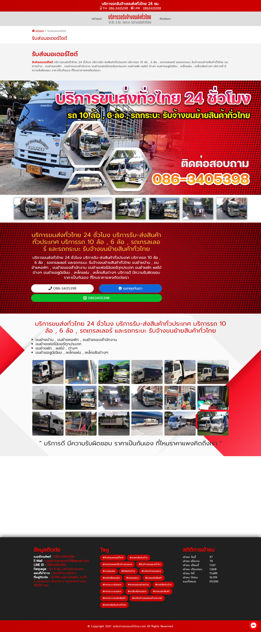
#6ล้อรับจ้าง (128, 571)
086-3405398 (118, 8)
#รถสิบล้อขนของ (137, 591)
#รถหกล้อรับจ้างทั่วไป (114, 605)
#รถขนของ (132, 578)
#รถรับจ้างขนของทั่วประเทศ (147, 598)
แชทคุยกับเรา (132, 288)
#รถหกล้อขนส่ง (111, 578)
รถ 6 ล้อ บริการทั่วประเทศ (66, 569)
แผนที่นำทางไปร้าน (65, 573)
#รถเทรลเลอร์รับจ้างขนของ (117, 564)
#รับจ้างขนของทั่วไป (150, 564)
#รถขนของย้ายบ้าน (138, 584)
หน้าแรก (97, 19)
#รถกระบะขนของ (112, 591)
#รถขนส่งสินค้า (153, 578)
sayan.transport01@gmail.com (67, 560)
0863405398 (152, 8)
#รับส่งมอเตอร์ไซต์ (113, 557)
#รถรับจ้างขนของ (151, 571)
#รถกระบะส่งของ (112, 584)
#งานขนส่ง (109, 571)
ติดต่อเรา (165, 19)
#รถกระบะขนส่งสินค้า (114, 598)
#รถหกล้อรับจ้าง (139, 557)
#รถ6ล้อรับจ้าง (163, 584)
